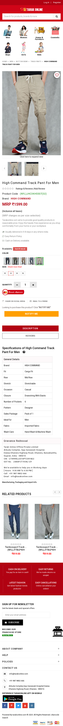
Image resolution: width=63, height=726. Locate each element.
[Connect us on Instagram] (31, 705)
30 (5, 273)
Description (30, 328)
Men (11, 61)
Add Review (39, 189)
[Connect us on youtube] (25, 705)
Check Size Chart (15, 267)
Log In (46, 2)
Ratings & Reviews (24, 189)
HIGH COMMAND (21, 198)
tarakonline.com (20, 715)
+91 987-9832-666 (16, 681)
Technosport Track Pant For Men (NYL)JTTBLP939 (16, 548)
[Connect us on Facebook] (4, 705)
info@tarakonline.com (18, 674)
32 (11, 273)
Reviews (30, 336)
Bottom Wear (22, 61)
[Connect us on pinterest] (11, 705)
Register (57, 2)
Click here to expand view (31, 157)
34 (17, 273)
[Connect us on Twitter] (18, 705)
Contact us (9, 668)
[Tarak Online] (31, 9)
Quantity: (7, 285)
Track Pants (35, 61)
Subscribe (13, 622)
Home (4, 61)
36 (23, 273)
